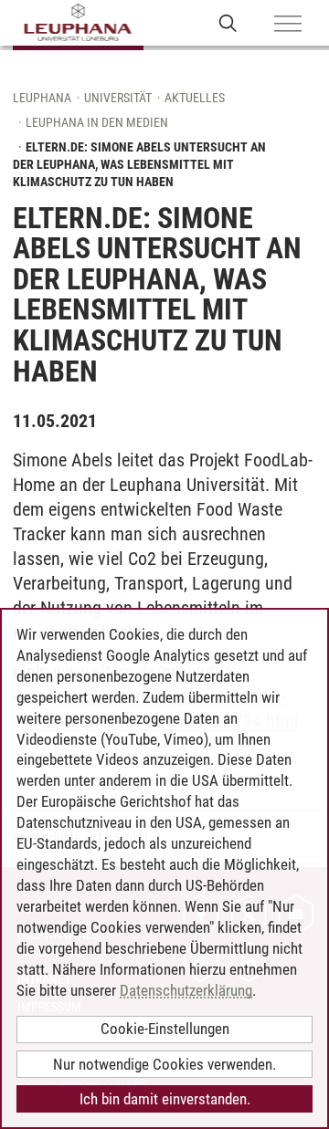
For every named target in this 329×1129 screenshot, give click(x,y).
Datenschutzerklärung (186, 990)
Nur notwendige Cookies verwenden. (164, 1064)
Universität (118, 97)
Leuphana (42, 97)
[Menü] (288, 25)
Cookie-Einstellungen (165, 1028)
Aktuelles (194, 97)
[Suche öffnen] (228, 22)
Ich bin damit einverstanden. (165, 1099)
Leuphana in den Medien (97, 122)
